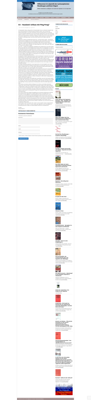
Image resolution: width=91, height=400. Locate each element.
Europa (29, 27)
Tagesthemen (32, 27)
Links (69, 17)
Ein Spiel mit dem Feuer (61, 196)
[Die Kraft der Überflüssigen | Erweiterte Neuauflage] (64, 129)
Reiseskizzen (20, 19)
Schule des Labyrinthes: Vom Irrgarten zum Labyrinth (62, 290)
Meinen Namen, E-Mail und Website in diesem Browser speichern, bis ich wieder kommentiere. (35, 135)
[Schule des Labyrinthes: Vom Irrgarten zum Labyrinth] (64, 285)
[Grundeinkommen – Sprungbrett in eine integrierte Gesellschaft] (64, 220)
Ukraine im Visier (59, 211)
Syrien (56, 33)
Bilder (52, 17)
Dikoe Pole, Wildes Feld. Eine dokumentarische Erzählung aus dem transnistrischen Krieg (63, 118)
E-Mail (19, 128)
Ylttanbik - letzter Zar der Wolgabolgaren (61, 241)
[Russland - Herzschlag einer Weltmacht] (64, 176)
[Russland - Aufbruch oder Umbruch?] (64, 373)
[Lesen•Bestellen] (62, 107)
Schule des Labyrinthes (34, 19)
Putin (56, 30)
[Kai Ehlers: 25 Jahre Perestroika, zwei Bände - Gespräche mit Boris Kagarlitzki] (64, 143)
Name (19, 125)
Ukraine (56, 31)
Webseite (20, 132)
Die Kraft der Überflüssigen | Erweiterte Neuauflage (62, 135)
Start (27, 17)
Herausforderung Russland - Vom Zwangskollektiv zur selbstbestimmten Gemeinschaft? (63, 342)
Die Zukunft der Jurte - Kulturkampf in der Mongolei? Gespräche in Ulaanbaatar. (63, 274)
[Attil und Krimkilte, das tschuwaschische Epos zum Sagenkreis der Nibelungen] (64, 251)
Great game (57, 28)
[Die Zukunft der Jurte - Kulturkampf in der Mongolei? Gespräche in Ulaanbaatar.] (64, 268)
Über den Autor (21, 17)
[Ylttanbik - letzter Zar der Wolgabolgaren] (64, 236)
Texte (31, 17)
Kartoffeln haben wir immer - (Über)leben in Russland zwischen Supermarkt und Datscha (63, 165)
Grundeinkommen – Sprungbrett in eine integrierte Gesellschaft (63, 226)
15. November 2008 (23, 27)
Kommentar (20, 117)
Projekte (57, 17)
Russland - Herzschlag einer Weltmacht (62, 181)
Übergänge (63, 17)
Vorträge (42, 17)
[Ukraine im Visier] (64, 206)
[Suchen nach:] (67, 21)
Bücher (36, 17)
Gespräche (47, 17)
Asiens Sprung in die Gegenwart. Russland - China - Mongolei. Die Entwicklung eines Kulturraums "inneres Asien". (63, 101)
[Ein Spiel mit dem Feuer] (64, 191)
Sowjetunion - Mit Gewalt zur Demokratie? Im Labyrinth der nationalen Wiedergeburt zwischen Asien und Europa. (63, 305)
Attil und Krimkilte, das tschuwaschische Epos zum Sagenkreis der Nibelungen (61, 257)
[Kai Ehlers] (45, 9)
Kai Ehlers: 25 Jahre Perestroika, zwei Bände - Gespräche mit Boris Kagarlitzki (63, 150)
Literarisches (26, 19)
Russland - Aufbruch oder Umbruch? (63, 377)
